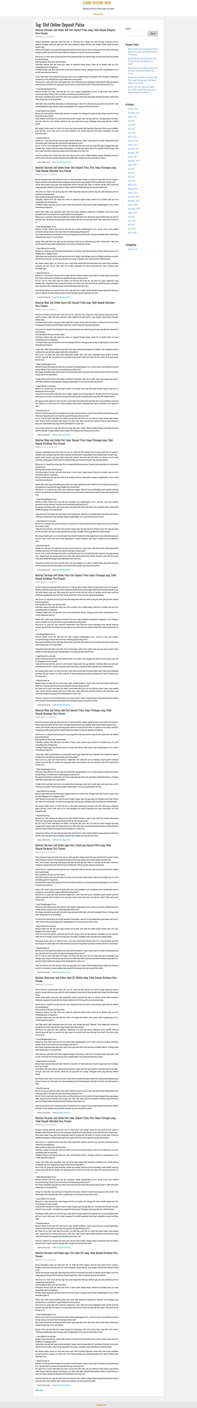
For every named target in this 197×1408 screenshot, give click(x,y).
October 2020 (133, 204)
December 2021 (133, 148)
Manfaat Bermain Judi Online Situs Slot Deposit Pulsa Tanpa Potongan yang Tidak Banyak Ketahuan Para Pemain (75, 576)
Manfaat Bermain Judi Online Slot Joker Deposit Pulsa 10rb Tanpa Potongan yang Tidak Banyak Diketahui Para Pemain (75, 1119)
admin (52, 37)
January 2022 (132, 144)
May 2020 (131, 224)
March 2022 (132, 136)
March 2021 (132, 184)
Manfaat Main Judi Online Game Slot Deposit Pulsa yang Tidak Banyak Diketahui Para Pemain (74, 304)
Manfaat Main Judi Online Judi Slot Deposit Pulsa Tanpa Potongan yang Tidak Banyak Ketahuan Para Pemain (73, 711)
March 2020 (132, 232)
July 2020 (131, 216)
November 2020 (133, 200)
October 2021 (132, 156)
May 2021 (131, 176)
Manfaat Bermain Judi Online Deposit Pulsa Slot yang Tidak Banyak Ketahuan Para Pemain (143, 71)
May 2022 (131, 128)
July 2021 (131, 168)
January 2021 (132, 192)
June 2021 (131, 172)
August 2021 (132, 164)
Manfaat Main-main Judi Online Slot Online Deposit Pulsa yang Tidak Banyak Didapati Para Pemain (143, 52)
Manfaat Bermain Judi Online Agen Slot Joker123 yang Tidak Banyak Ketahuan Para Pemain (76, 1254)
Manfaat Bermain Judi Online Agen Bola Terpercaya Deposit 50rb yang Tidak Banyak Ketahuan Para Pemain (73, 846)
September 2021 (134, 160)
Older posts (39, 1390)
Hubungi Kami (98, 14)
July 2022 (131, 120)
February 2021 (133, 188)
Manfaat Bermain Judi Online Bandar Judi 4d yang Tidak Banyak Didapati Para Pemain (142, 61)
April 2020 (132, 228)
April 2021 (131, 180)
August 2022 (132, 116)
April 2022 (131, 132)
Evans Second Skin (97, 2)
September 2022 (134, 112)
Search (128, 28)
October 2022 (133, 108)
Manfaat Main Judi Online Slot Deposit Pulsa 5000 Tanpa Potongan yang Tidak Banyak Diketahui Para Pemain (142, 90)
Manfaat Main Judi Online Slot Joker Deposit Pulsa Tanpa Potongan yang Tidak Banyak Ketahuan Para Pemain (74, 441)
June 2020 (131, 220)
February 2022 (133, 140)
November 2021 (133, 152)
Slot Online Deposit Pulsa (63, 162)
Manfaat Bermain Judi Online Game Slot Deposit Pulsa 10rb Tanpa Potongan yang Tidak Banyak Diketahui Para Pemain (75, 169)
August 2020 (132, 212)
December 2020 (133, 196)
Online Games (46, 162)
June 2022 (131, 124)
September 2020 (134, 208)
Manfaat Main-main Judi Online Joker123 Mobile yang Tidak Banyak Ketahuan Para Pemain (76, 979)
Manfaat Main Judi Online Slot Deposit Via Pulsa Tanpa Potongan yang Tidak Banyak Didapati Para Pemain (142, 80)
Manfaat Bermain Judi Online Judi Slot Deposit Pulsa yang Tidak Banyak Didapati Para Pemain (75, 31)
